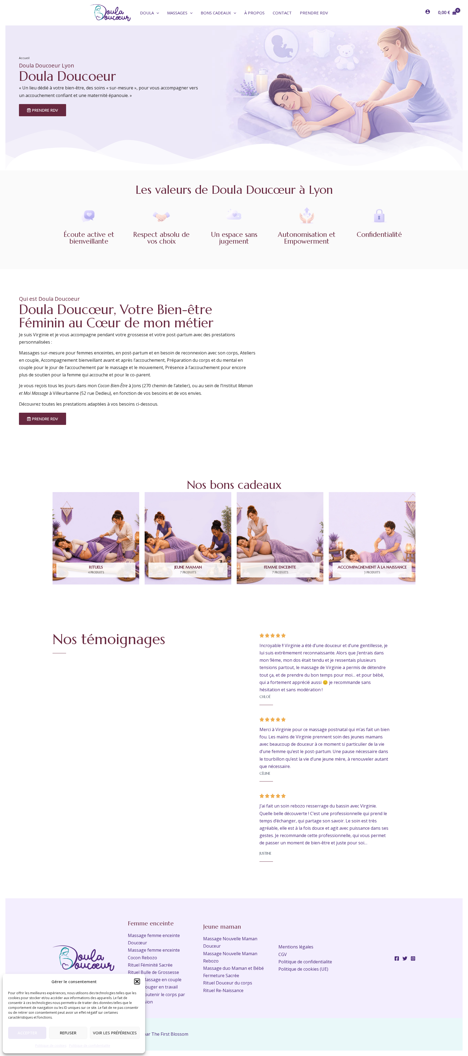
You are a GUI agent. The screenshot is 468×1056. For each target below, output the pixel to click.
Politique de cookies (50, 1045)
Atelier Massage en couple (154, 980)
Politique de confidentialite (89, 1045)
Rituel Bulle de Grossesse (153, 972)
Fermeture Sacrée (221, 976)
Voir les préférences (115, 1032)
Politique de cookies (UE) (303, 969)
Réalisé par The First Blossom (158, 1034)
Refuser (68, 1032)
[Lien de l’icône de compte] (427, 11)
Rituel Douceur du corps (227, 983)
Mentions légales (295, 947)
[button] (137, 981)
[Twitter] (404, 958)
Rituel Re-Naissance (223, 990)
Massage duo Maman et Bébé (233, 968)
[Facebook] (396, 958)
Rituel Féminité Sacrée (150, 965)
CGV (282, 954)
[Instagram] (413, 958)
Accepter (27, 1032)
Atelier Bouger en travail (153, 987)
